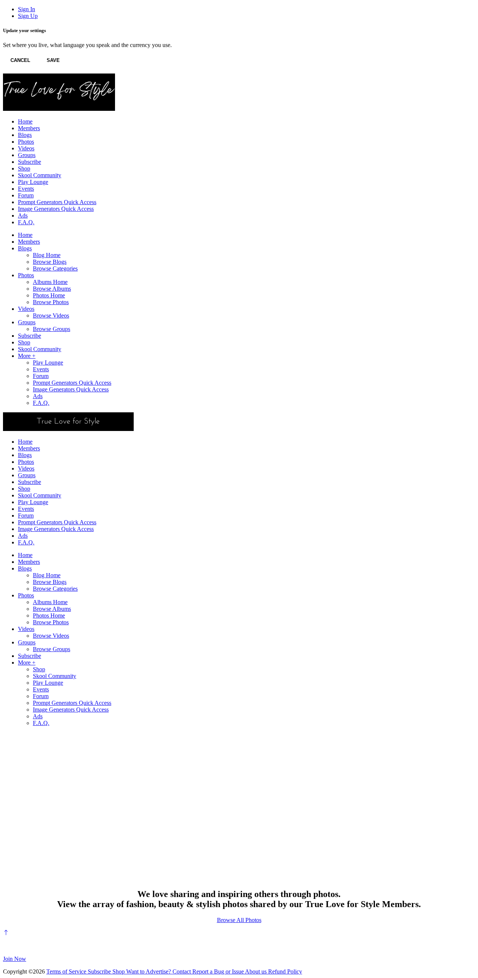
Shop (119, 971)
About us (256, 971)
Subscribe (100, 971)
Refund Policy (285, 971)
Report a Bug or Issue (218, 971)
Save (53, 60)
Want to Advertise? (149, 971)
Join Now (14, 959)
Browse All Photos (239, 920)
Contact (182, 971)
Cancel (20, 60)
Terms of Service (67, 971)
